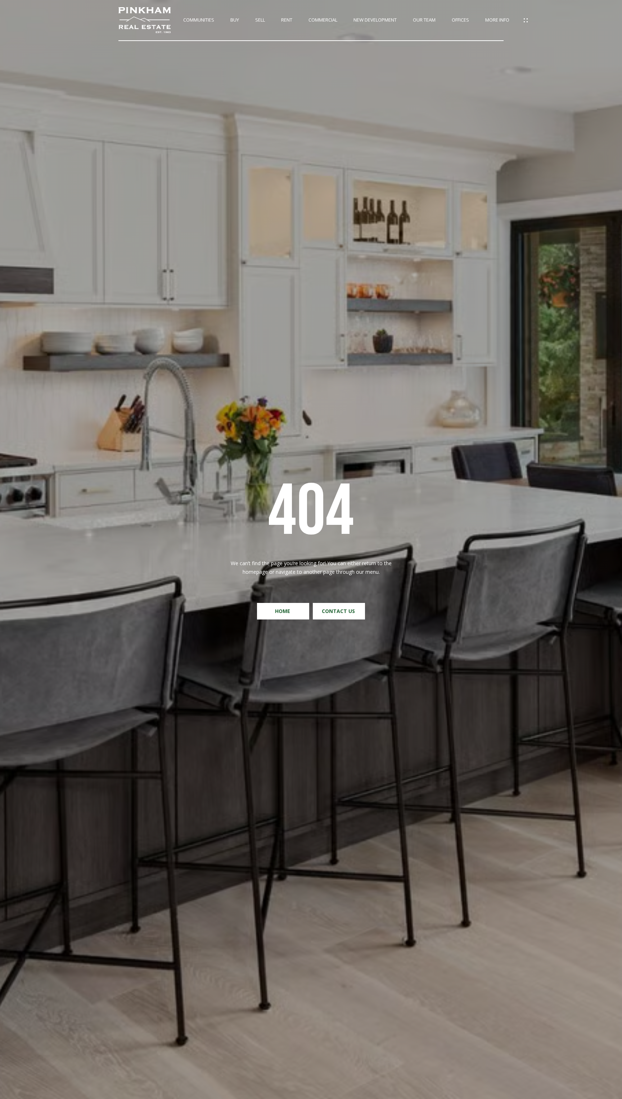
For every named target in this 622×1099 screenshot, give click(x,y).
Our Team (424, 20)
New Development (375, 20)
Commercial (322, 20)
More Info (497, 20)
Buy (234, 20)
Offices (460, 20)
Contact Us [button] (339, 611)
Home (283, 611)
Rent (286, 20)
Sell (260, 20)
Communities (198, 20)
